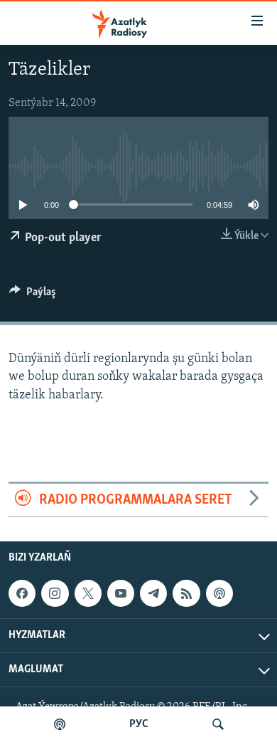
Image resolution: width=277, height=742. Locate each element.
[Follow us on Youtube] (120, 593)
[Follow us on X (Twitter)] (88, 593)
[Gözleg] (218, 724)
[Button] (32, 295)
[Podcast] (219, 593)
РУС (138, 724)
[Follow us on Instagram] (54, 593)
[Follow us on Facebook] (22, 593)
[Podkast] (59, 724)
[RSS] (186, 593)
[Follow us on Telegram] (153, 593)
